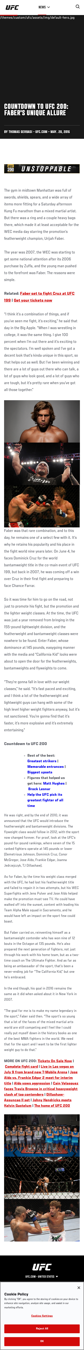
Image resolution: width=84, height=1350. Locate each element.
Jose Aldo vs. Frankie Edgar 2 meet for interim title (41, 1078)
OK (42, 1341)
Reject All (42, 1328)
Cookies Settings (42, 1316)
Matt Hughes (54, 784)
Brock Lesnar (39, 789)
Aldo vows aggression (32, 1084)
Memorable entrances (45, 767)
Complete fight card (21, 1067)
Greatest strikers (41, 761)
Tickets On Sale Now (55, 1061)
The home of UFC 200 (52, 1106)
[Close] (79, 1287)
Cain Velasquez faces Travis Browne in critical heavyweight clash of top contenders (41, 1089)
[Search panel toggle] (78, 6)
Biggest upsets (39, 772)
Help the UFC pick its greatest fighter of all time (45, 800)
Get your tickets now (33, 300)
